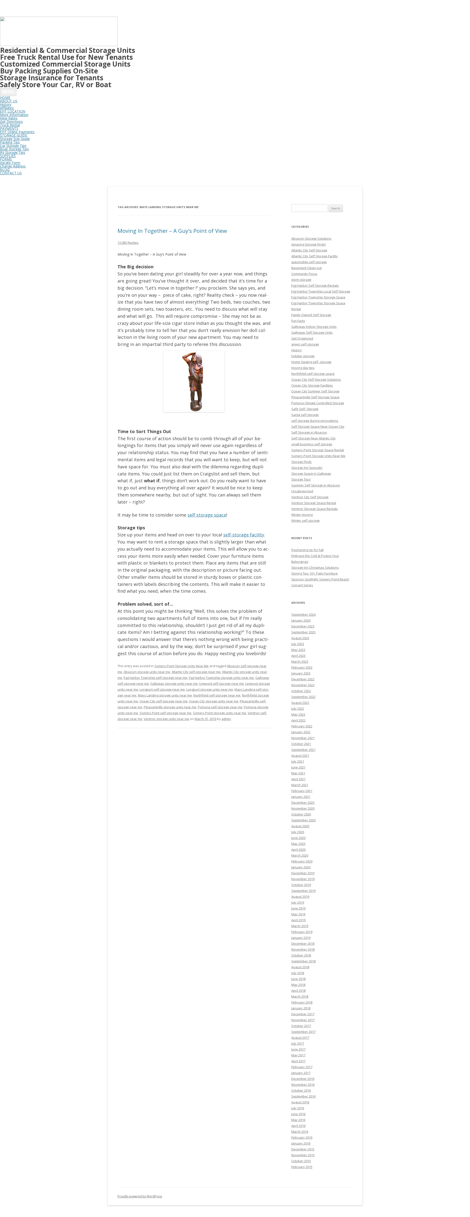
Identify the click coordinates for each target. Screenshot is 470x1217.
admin (226, 719)
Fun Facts (298, 321)
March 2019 (299, 926)
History (296, 350)
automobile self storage (309, 262)
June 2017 (298, 1049)
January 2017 (300, 1073)
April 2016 (298, 1125)
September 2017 (303, 1031)
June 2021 (298, 767)
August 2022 (300, 702)
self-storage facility (243, 535)
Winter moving (302, 514)
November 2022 (303, 685)
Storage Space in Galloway (311, 473)
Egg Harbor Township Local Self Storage (320, 291)
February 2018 (301, 1002)
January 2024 (300, 620)
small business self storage (311, 444)
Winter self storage (305, 520)
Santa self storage (305, 415)
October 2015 (301, 1161)
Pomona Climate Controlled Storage (317, 403)
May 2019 (298, 914)
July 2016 (297, 1108)
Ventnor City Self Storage (310, 497)
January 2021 (300, 796)
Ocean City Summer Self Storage (315, 391)
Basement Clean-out (306, 268)
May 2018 (298, 984)
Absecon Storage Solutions (311, 238)
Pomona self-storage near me (220, 707)
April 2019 (298, 920)
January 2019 (300, 937)
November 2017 (303, 1020)
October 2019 (301, 885)
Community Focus (304, 274)
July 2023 (297, 644)
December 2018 (302, 943)
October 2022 (301, 691)
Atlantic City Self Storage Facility (314, 256)
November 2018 (303, 949)
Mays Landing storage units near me (165, 695)
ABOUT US (8, 101)
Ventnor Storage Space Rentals (314, 509)
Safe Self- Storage (304, 409)
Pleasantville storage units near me (170, 707)
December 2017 (302, 1014)
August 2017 (300, 1037)
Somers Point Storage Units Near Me (181, 666)
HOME (5, 97)
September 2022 (303, 697)
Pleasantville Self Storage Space (315, 397)
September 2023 (303, 632)
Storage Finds (301, 462)
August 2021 (300, 755)
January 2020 (300, 867)
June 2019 (298, 908)
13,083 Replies (128, 242)
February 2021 (301, 791)
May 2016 (298, 1120)
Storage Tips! (301, 479)
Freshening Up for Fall (307, 550)
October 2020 (301, 814)
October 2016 (301, 1090)
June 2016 (298, 1114)
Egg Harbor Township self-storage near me (155, 677)
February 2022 (301, 726)
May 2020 (298, 843)
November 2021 (303, 738)
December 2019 (302, 873)
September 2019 (303, 890)
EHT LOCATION (12, 111)
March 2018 (299, 996)
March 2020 (299, 855)
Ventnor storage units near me (166, 719)
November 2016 (303, 1084)
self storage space (207, 515)
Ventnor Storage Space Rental (313, 503)
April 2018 (298, 990)
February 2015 (301, 1167)
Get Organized (302, 338)
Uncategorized (302, 491)
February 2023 (301, 667)
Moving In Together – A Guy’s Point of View (172, 230)
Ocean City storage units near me (213, 701)
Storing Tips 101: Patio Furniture (314, 573)
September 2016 (303, 1096)
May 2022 (298, 714)
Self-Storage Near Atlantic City (313, 438)
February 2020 (301, 861)
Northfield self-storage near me (216, 695)
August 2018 (300, 967)
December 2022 (302, 679)
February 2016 (301, 1137)
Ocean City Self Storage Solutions (316, 379)
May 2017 (298, 1055)
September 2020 (303, 820)
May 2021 (298, 773)
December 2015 (302, 1149)
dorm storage (301, 279)
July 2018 (297, 973)
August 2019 (300, 896)
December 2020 (302, 802)
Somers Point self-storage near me (165, 713)
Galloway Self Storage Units (312, 332)
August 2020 (300, 826)
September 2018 (303, 961)
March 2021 (299, 785)
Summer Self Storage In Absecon (315, 485)
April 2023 (298, 655)
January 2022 (300, 732)
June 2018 (298, 979)
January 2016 (300, 1143)
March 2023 (299, 661)
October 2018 (301, 955)
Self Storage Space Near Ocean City (317, 426)
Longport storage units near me (209, 689)
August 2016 (300, 1102)
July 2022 (297, 708)
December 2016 (302, 1078)
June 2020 (298, 838)
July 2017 (297, 1043)
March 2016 (299, 1131)
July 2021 (297, 761)
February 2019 (301, 932)
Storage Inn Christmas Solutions (315, 567)
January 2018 (300, 1008)
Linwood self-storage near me (221, 683)
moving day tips (303, 368)
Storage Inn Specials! (306, 467)
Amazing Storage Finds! (308, 244)
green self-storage (305, 344)
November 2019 (303, 879)
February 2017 (301, 1067)
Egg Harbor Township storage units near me (221, 677)
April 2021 (298, 779)
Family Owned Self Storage (311, 315)
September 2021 (303, 749)
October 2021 (301, 744)
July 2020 (297, 832)
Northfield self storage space (313, 373)
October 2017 (301, 1026)
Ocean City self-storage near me (164, 701)
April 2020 (298, 849)
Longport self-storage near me (162, 689)
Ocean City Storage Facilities (312, 385)
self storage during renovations (314, 420)
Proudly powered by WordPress (140, 1196)
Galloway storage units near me (174, 683)
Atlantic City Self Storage (309, 250)
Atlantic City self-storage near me (196, 672)
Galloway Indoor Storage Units (314, 326)
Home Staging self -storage (311, 362)
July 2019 (297, 902)
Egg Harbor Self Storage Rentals (315, 285)
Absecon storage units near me (147, 672)
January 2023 (300, 673)
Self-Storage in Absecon (309, 432)
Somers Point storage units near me (219, 713)
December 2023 (302, 626)
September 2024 (303, 614)
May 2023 (298, 650)
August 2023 (300, 638)
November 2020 (303, 808)
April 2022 (298, 720)
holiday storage (303, 356)
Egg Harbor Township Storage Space (318, 297)
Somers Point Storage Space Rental (317, 450)
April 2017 (298, 1061)
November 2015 (303, 1155)
